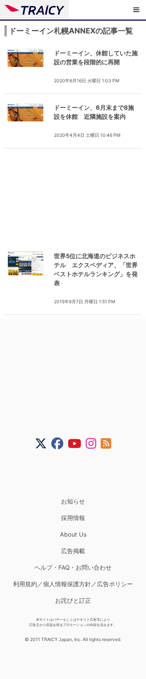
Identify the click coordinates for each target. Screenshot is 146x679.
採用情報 (73, 518)
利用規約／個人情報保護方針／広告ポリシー (73, 584)
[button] (136, 10)
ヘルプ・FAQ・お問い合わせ (73, 567)
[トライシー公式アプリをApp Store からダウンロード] (77, 473)
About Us (73, 534)
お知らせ (73, 501)
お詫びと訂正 (73, 600)
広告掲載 (73, 551)
